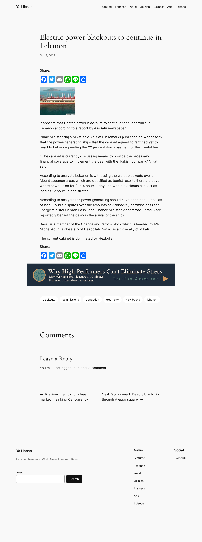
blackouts (49, 299)
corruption (92, 299)
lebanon (152, 299)
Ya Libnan (24, 7)
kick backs (133, 299)
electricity (112, 299)
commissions (70, 299)
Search (20, 472)
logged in (68, 368)
